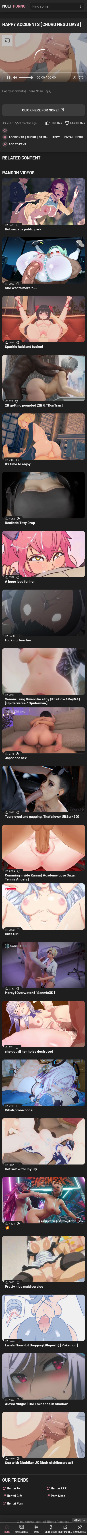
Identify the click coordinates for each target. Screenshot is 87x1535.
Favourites (79, 1532)
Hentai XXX (59, 1488)
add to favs (17, 144)
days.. (43, 137)
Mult (13, 6)
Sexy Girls (51, 1532)
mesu (79, 137)
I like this (56, 123)
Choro (31, 137)
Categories (21, 1532)
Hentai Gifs (14, 1496)
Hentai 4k (13, 1488)
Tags (36, 1532)
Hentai (67, 137)
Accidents (16, 137)
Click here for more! (40, 110)
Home (7, 1532)
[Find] (81, 6)
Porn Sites (58, 1496)
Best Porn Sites (65, 1532)
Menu (77, 1520)
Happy (55, 137)
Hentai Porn (15, 1503)
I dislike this (77, 123)
